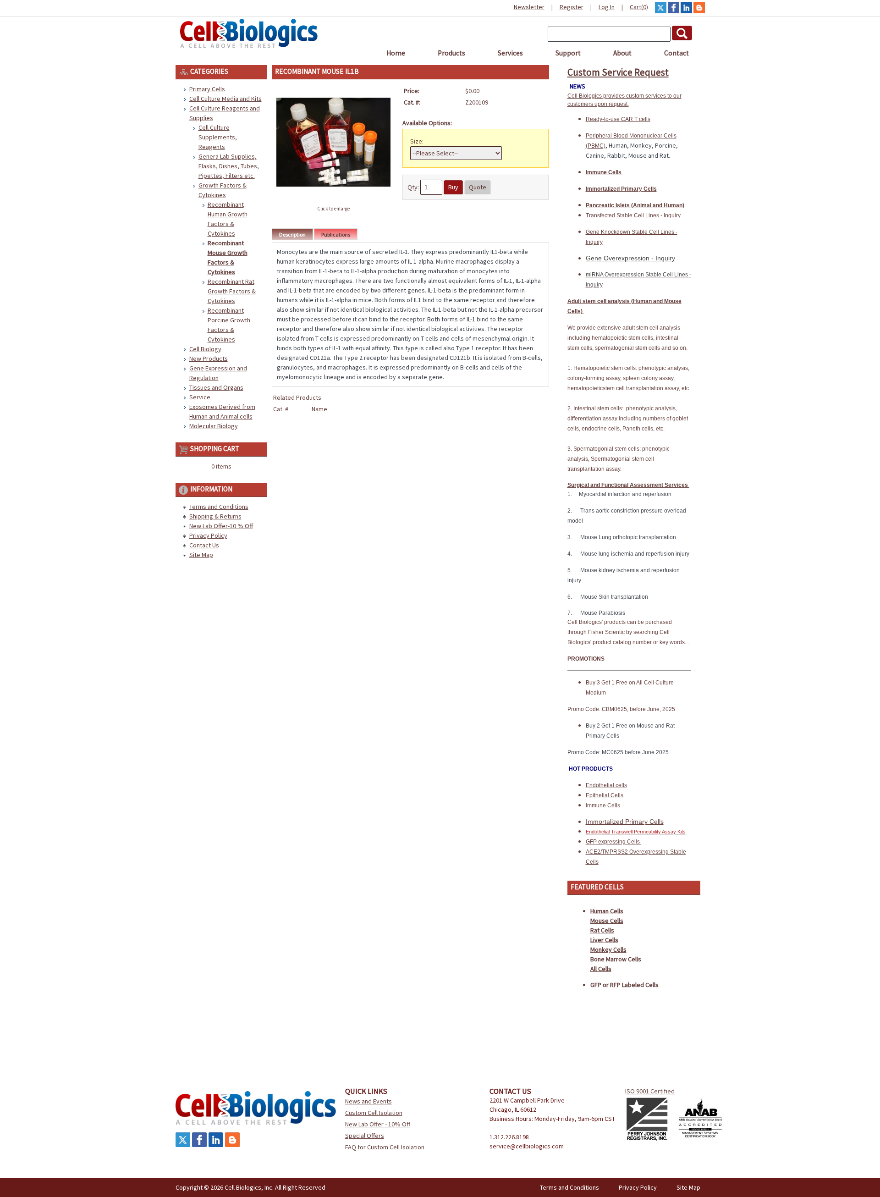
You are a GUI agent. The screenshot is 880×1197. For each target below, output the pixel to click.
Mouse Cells (606, 920)
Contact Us (204, 545)
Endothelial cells (606, 785)
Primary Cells (207, 89)
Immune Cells (604, 172)
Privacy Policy (208, 535)
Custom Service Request (618, 72)
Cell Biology (205, 349)
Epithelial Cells (604, 795)
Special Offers (364, 1135)
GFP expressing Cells (613, 841)
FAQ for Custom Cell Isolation (384, 1147)
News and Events (368, 1101)
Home (395, 53)
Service (199, 397)
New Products (208, 358)
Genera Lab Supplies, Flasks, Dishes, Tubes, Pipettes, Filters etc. (228, 166)
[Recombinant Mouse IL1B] (333, 198)
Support (568, 53)
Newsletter (529, 7)
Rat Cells (602, 930)
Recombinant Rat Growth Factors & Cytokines (232, 291)
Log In (607, 7)
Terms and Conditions (218, 506)
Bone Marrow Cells (615, 959)
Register (571, 7)
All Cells (600, 969)
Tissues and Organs (216, 387)
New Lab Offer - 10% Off (377, 1124)
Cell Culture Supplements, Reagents (217, 137)
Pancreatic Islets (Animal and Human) (635, 205)
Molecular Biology (213, 426)
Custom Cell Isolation (373, 1113)
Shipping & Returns (215, 516)
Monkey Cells (608, 949)
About (622, 53)
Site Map (201, 555)
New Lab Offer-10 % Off (221, 526)
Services (510, 53)
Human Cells (606, 911)
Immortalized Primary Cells (621, 189)
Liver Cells (604, 940)
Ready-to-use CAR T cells (618, 119)
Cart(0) (639, 7)
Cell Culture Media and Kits (225, 98)
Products (451, 53)
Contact (676, 53)
